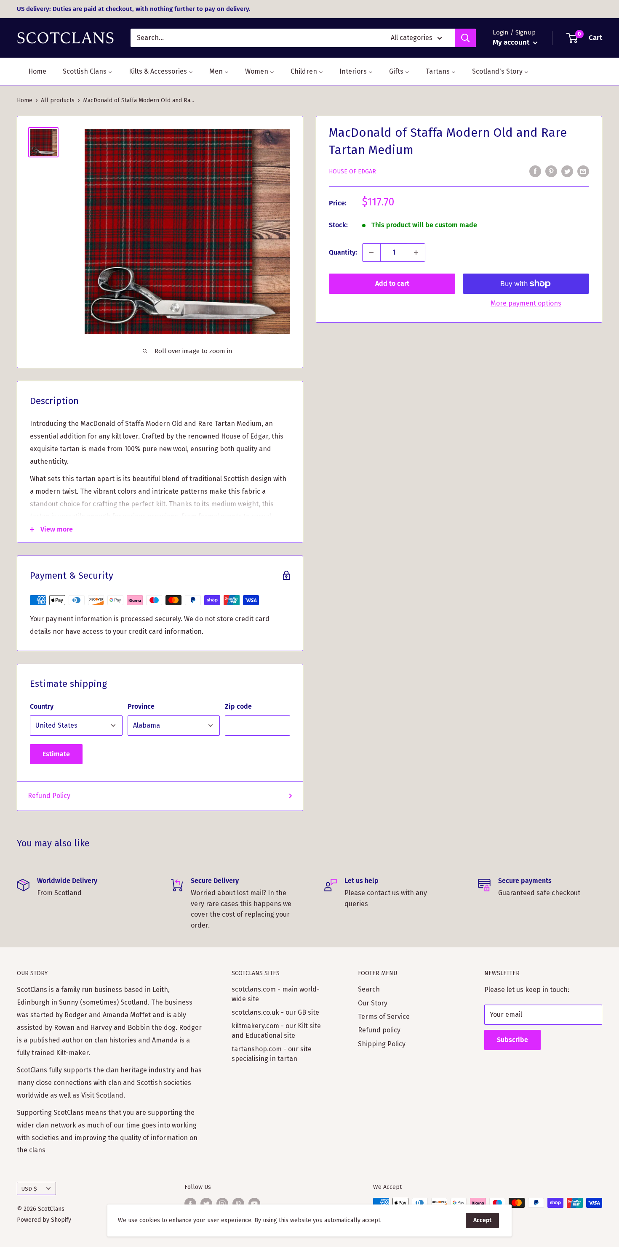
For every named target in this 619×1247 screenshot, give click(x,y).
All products (58, 100)
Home (24, 100)
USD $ (29, 1188)
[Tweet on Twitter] (567, 171)
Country (41, 706)
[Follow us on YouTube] (254, 1204)
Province (141, 706)
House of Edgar (352, 171)
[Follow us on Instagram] (222, 1204)
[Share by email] (583, 171)
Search (369, 989)
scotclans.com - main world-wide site (276, 993)
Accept (482, 1220)
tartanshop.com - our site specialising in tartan (272, 1053)
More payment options (526, 303)
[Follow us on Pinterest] (238, 1204)
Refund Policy (49, 796)
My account (512, 42)
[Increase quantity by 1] (416, 252)
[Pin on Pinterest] (551, 171)
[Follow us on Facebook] (190, 1204)
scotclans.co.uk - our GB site (275, 1012)
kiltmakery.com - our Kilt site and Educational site (276, 1030)
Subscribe (512, 1040)
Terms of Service (384, 1017)
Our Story (372, 1003)
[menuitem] (32, 71)
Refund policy (379, 1030)
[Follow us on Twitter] (206, 1204)
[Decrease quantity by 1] (371, 252)
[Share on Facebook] (535, 171)
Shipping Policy (382, 1044)
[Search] (465, 38)
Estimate (56, 754)
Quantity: (343, 252)
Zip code (238, 706)
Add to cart (392, 283)
